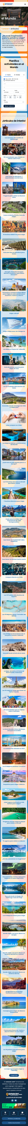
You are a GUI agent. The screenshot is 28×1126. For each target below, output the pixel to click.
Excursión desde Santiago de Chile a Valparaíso (14, 406)
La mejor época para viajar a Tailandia (14, 1069)
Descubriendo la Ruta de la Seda (14, 653)
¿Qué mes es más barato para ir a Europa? (14, 463)
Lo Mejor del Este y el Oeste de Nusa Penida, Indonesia (14, 671)
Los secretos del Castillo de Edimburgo (14, 138)
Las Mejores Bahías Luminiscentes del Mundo (14, 443)
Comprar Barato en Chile (14, 577)
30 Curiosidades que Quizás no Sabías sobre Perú (14, 157)
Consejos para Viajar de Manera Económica (14, 1011)
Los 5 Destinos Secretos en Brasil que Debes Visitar (14, 482)
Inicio (5, 1114)
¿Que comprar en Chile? (14, 425)
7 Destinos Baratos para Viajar (14, 501)
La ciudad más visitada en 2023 (14, 748)
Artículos (22, 1114)
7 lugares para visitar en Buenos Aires (14, 196)
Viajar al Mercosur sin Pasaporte (14, 331)
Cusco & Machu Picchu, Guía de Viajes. (14, 215)
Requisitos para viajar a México (14, 784)
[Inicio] (5, 1112)
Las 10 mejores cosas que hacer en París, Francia (14, 691)
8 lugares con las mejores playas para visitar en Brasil (14, 822)
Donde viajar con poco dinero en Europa (14, 934)
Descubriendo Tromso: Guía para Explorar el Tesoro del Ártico (14, 877)
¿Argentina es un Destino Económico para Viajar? (14, 992)
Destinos (14, 1114)
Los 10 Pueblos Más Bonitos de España (14, 595)
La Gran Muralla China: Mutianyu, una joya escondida (14, 729)
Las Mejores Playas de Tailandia (14, 349)
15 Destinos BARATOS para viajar (14, 234)
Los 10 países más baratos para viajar (14, 1050)
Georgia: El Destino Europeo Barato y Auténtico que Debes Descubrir (14, 273)
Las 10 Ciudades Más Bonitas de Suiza (14, 387)
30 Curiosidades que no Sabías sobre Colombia (14, 710)
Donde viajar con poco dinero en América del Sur (14, 972)
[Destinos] (14, 1112)
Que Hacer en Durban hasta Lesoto (14, 559)
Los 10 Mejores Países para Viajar (14, 915)
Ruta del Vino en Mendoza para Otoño (14, 253)
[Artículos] (22, 1112)
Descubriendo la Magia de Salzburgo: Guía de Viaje (14, 896)
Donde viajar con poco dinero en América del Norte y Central (14, 953)
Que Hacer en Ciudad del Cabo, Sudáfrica (14, 540)
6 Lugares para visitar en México (14, 841)
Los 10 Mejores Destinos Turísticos (14, 766)
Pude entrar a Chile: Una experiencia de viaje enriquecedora (14, 520)
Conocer (5, 29)
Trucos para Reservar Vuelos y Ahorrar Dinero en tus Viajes (14, 1031)
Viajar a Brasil (14, 313)
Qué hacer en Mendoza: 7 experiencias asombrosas (14, 177)
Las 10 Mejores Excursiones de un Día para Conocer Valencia (14, 634)
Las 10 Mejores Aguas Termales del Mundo (14, 615)
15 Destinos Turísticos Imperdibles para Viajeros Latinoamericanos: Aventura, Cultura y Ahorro (14, 294)
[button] (25, 4)
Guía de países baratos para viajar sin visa (14, 367)
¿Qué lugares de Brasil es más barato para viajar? (14, 803)
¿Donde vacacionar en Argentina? (14, 859)
